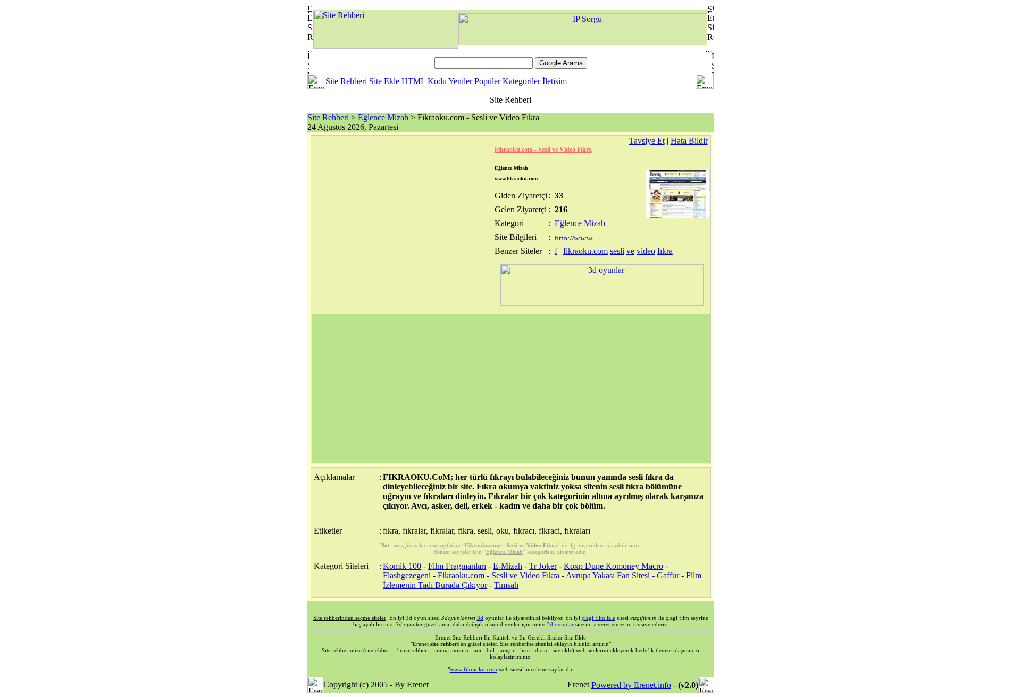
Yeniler (460, 81)
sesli (617, 250)
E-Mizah (507, 565)
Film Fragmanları (457, 565)
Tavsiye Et (647, 140)
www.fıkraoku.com (473, 669)
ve (630, 250)
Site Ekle (384, 81)
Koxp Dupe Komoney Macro (613, 565)
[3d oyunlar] (602, 303)
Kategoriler (521, 81)
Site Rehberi (346, 81)
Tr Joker (543, 565)
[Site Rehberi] (385, 46)
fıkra (665, 250)
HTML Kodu (424, 81)
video (646, 250)
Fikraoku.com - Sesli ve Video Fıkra (543, 149)
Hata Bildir (689, 140)
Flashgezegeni (407, 575)
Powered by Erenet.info (631, 685)
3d (480, 618)
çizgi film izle (598, 618)
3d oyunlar (560, 624)
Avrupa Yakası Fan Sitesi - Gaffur (622, 575)
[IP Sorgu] (582, 42)
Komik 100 (402, 565)
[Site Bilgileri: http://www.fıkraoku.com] (575, 237)
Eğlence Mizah (383, 117)
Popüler (487, 81)
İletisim (554, 81)
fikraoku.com (585, 250)
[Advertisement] (511, 388)
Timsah (506, 585)
